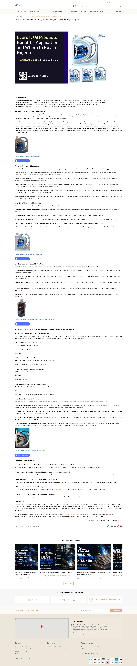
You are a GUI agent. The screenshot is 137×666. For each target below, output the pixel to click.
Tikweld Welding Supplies (73, 514)
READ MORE (68, 583)
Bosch (82, 646)
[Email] (111, 526)
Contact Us (119, 2)
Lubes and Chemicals (95, 11)
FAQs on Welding (79, 2)
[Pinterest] (120, 526)
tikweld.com (59, 489)
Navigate (18, 643)
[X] (117, 526)
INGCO (83, 648)
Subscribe (116, 610)
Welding (82, 11)
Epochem (97, 646)
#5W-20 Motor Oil (20, 526)
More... (111, 648)
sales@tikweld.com (81, 634)
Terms (102, 2)
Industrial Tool (71, 11)
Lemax (111, 646)
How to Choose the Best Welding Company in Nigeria (31, 572)
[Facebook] (108, 526)
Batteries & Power (57, 11)
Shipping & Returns (110, 2)
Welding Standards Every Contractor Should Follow (103, 572)
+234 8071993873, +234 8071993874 (86, 633)
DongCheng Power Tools (87, 653)
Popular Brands (87, 643)
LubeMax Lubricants (100, 648)
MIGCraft (97, 651)
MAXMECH (98, 653)
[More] (76, 11)
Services (95, 2)
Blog (27, 651)
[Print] (114, 526)
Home (16, 16)
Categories (51, 643)
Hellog (82, 651)
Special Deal (89, 2)
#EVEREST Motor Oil (33, 526)
